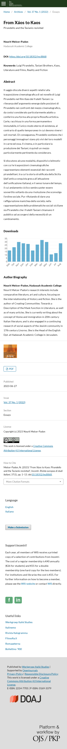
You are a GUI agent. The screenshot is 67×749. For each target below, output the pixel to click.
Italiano (9, 511)
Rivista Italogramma (16, 632)
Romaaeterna (12, 643)
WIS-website (28, 583)
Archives (18, 11)
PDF (11, 368)
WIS (50, 583)
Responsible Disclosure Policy (41, 673)
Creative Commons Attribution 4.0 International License (29, 681)
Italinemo (10, 627)
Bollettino (13, 649)
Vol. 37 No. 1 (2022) (37, 11)
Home (7, 11)
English (9, 507)
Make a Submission (18, 527)
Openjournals (30, 670)
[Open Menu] (3, 3)
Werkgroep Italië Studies (19, 622)
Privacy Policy (15, 673)
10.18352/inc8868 (42, 474)
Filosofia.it (11, 638)
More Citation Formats (17, 481)
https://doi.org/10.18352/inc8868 (27, 56)
